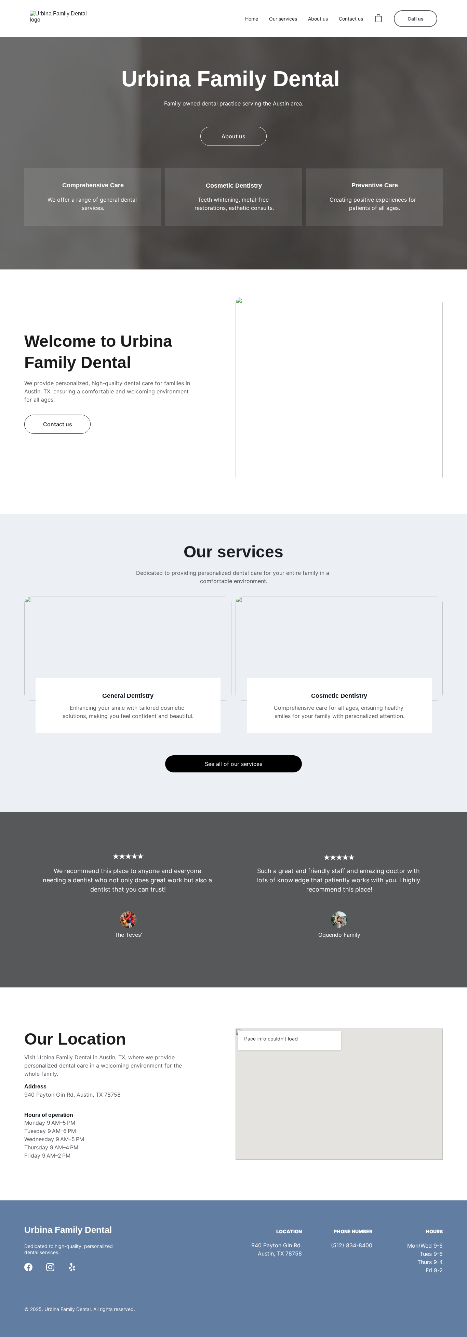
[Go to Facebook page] (28, 1267)
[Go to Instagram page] (50, 1267)
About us (318, 19)
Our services (283, 19)
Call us (416, 19)
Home (251, 19)
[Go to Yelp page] (72, 1267)
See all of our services (233, 763)
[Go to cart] (378, 19)
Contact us (351, 19)
